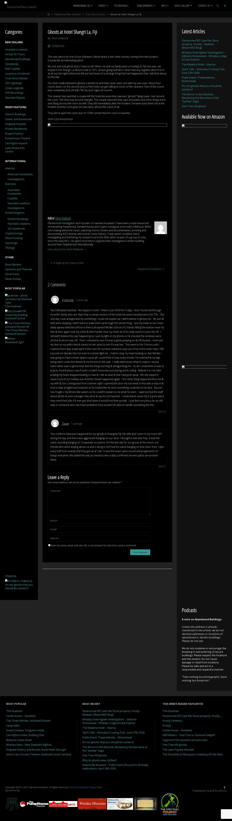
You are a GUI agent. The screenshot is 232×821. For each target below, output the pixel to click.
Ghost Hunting (14, 238)
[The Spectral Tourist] (170, 803)
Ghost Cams (12, 274)
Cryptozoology (14, 233)
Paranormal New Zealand (67, 14)
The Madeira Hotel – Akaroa (198, 64)
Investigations (16, 179)
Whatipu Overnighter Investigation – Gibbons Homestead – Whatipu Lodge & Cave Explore (204, 56)
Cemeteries (11, 64)
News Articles (13, 279)
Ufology (10, 247)
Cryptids (12, 198)
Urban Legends (14, 88)
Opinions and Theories (18, 269)
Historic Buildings (15, 114)
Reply (162, 411)
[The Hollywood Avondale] (146, 803)
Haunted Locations (16, 49)
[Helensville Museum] (120, 803)
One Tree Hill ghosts (194, 106)
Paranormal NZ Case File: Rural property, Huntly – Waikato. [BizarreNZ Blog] (200, 44)
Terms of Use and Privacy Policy (85, 787)
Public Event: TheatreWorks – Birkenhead (107, 737)
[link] (217, 5)
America (10, 168)
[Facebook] (225, 5)
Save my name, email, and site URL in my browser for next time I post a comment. (94, 545)
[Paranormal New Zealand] (20, 5)
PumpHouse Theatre (17, 138)
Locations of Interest (17, 73)
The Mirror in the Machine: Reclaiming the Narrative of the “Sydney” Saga (200, 98)
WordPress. (221, 790)
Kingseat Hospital (15, 124)
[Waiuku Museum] (92, 803)
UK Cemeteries (16, 228)
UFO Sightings (13, 83)
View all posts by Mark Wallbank (67, 249)
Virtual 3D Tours (15, 54)
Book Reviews (13, 264)
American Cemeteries (20, 174)
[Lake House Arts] (63, 803)
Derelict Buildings (18, 219)
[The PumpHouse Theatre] (34, 803)
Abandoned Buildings (17, 59)
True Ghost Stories (95, 14)
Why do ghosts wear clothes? (99, 760)
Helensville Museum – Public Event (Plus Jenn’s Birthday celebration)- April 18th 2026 (115, 766)
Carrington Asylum (16, 143)
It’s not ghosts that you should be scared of (108, 742)
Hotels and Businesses (18, 119)
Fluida (208, 790)
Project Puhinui (14, 133)
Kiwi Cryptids (12, 68)
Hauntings (11, 243)
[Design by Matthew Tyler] (12, 803)
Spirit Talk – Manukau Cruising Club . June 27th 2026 (113, 732)
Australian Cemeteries (14, 191)
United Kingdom (14, 212)
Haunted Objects (15, 97)
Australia (10, 184)
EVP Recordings (14, 92)
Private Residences (16, 128)
